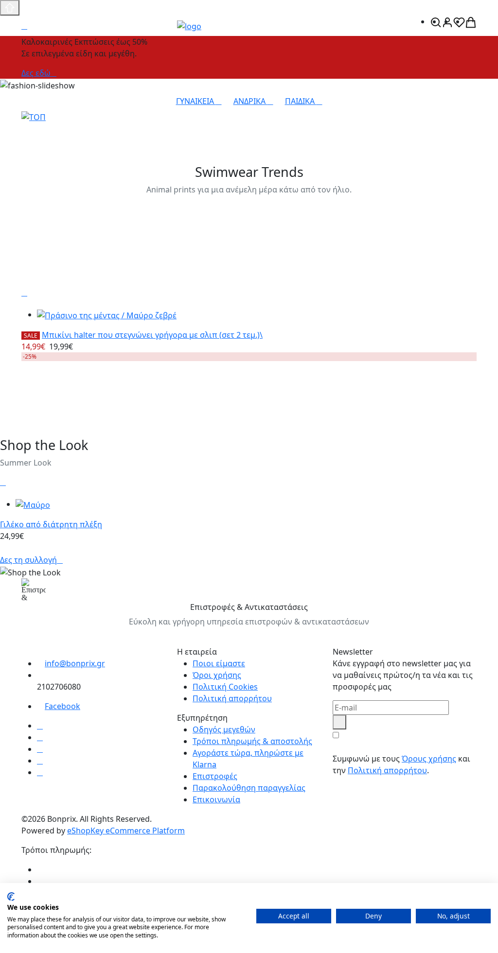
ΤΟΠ (32, 130)
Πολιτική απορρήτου (232, 698)
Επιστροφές (215, 776)
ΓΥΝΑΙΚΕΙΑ (196, 101)
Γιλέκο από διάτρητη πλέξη (51, 524)
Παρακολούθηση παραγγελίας (249, 787)
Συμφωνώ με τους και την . (401, 764)
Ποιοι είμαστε (219, 663)
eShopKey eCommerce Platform (126, 830)
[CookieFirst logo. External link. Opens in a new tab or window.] (11, 896)
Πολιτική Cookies (225, 686)
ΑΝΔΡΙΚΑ (250, 101)
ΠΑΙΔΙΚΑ (301, 101)
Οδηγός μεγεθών (224, 729)
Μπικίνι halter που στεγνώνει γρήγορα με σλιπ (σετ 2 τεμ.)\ (152, 334)
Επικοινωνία (216, 799)
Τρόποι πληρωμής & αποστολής (252, 741)
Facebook (62, 706)
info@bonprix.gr (75, 663)
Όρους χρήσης (429, 758)
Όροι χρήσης (217, 675)
